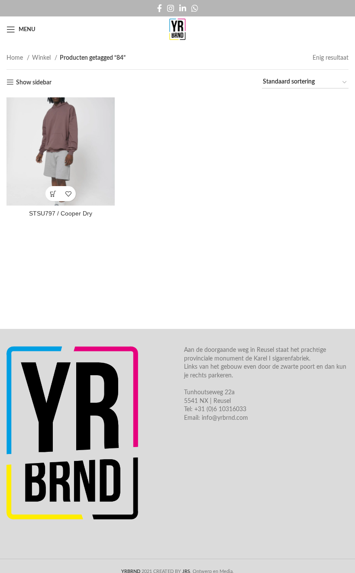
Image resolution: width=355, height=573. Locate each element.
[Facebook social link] (160, 8)
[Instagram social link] (171, 8)
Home (15, 58)
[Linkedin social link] (183, 8)
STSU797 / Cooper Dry (60, 213)
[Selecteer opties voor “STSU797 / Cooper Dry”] (53, 193)
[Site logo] (177, 29)
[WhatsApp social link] (195, 8)
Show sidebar (34, 83)
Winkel (42, 58)
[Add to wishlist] (68, 193)
